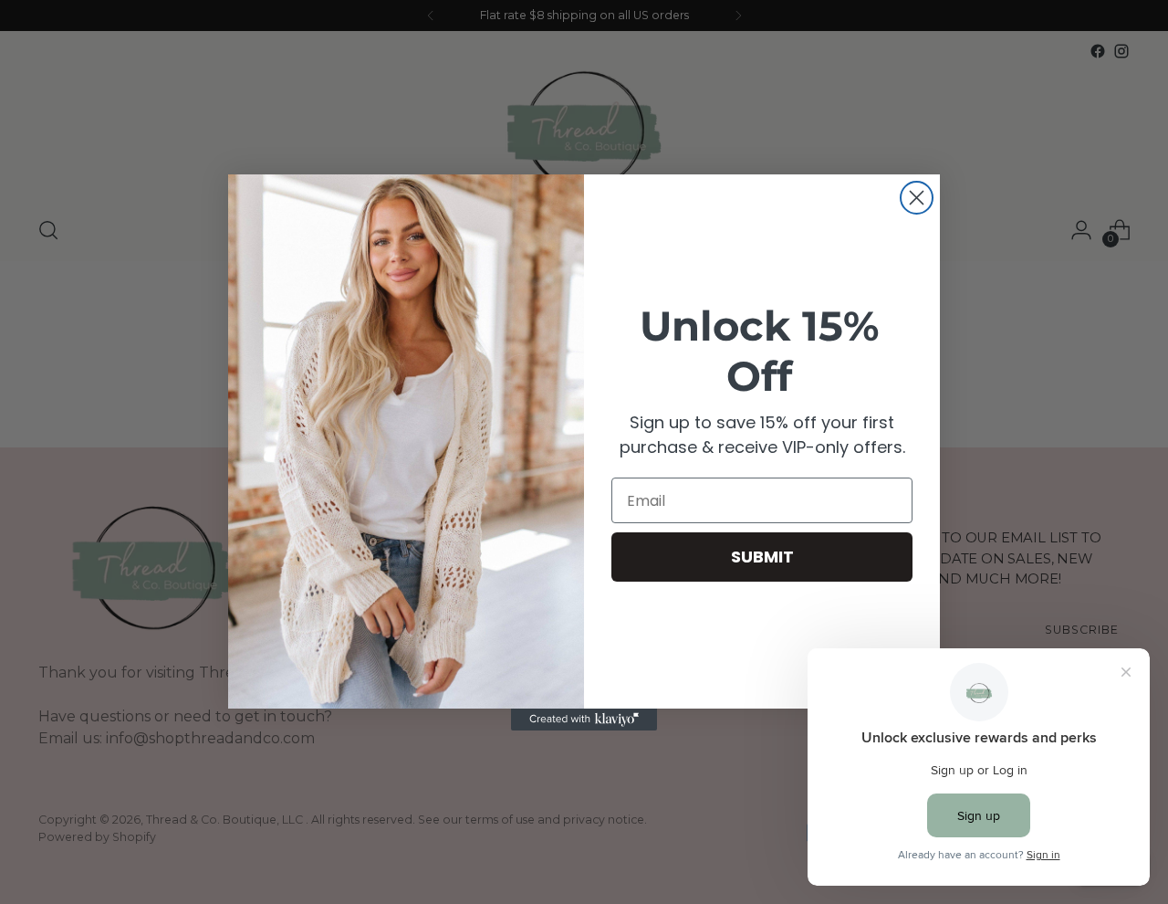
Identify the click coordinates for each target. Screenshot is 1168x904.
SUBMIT (762, 556)
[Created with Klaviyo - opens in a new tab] (584, 720)
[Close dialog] (917, 198)
